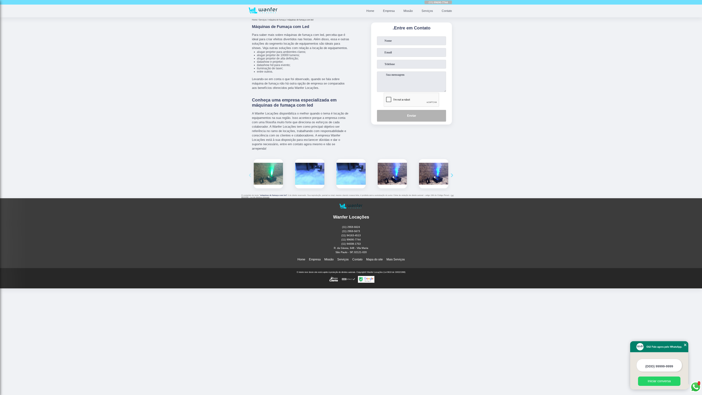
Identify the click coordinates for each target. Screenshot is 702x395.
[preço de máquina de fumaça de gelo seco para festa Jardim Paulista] (309, 173)
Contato (447, 10)
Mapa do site (374, 259)
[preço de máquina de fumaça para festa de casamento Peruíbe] (268, 173)
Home (370, 10)
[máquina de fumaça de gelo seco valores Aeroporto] (351, 173)
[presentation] (250, 175)
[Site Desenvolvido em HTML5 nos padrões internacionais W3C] (348, 279)
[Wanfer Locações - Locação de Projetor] (263, 15)
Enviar (411, 115)
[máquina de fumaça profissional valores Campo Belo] (433, 173)
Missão (408, 10)
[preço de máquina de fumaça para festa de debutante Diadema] (392, 173)
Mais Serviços (395, 259)
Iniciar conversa (659, 381)
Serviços (427, 10)
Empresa (389, 10)
